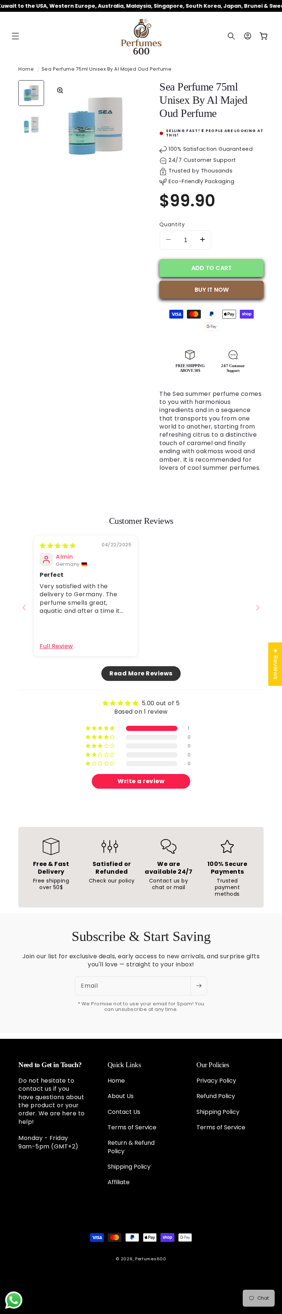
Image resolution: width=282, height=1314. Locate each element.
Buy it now (212, 289)
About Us (121, 1096)
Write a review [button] (141, 781)
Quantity (172, 224)
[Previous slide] (24, 607)
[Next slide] (258, 607)
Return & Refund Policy (131, 1147)
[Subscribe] (199, 985)
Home (26, 69)
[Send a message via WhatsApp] (14, 1300)
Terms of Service (132, 1127)
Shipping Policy (129, 1166)
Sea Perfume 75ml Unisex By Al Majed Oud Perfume (106, 69)
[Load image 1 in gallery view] (31, 93)
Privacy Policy (216, 1081)
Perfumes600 (150, 1259)
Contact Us (124, 1112)
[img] (58, 545)
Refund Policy (215, 1096)
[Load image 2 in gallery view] (31, 125)
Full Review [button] (56, 646)
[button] (15, 36)
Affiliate (119, 1182)
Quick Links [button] (124, 1065)
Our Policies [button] (212, 1065)
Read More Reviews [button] (141, 673)
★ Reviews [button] (275, 664)
